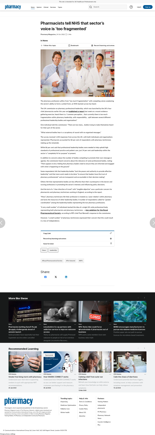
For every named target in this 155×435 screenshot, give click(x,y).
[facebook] (45, 277)
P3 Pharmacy (17, 415)
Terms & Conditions (85, 401)
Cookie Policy (83, 409)
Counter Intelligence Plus (104, 423)
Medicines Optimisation (68, 405)
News (44, 250)
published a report (76, 111)
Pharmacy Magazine (44, 414)
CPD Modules (12, 374)
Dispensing (64, 401)
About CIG (82, 412)
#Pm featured (70, 261)
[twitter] (56, 277)
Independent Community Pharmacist (34, 415)
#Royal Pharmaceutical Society (52, 261)
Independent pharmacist (102, 406)
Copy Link (47, 233)
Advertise (82, 416)
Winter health (65, 412)
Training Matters (9, 415)
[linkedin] (66, 277)
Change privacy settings (7, 434)
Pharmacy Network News (104, 416)
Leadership (53, 250)
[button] (144, 298)
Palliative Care (65, 409)
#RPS (81, 261)
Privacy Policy (83, 405)
